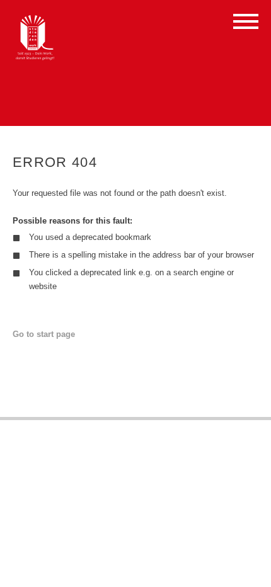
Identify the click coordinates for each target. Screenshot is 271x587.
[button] (246, 24)
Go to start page (44, 334)
